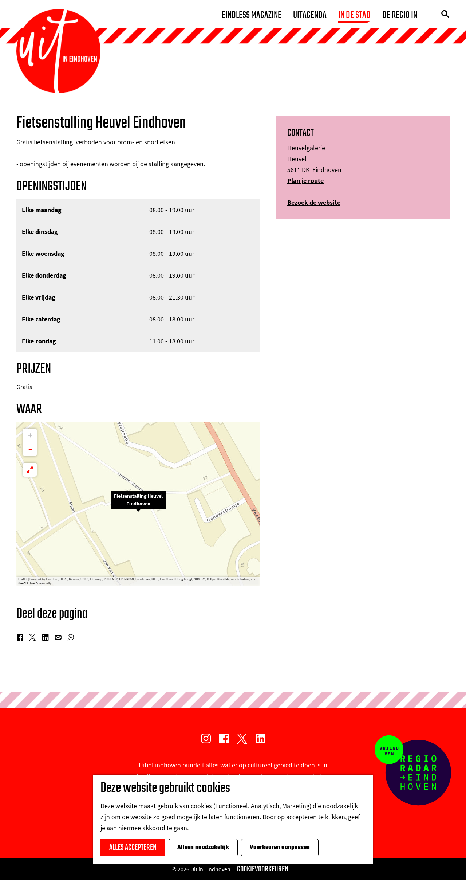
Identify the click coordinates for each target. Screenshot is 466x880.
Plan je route (305, 180)
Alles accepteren (133, 847)
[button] (138, 504)
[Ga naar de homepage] (58, 51)
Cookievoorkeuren (262, 869)
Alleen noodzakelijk (203, 847)
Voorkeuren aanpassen (280, 847)
